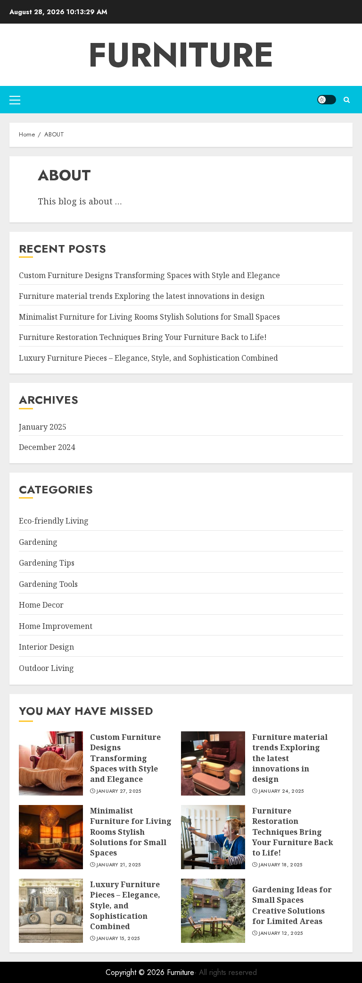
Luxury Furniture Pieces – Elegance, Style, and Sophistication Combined (148, 358)
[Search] (347, 100)
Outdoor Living (46, 668)
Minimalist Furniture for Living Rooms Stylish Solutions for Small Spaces (149, 317)
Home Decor (41, 605)
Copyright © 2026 (136, 972)
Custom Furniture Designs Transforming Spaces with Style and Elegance (149, 275)
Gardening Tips (46, 563)
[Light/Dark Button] (326, 99)
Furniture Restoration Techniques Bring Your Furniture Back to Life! (143, 337)
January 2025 (42, 427)
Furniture (181, 54)
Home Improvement (55, 626)
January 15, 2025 (118, 938)
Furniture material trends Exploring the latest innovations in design (141, 296)
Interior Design (46, 647)
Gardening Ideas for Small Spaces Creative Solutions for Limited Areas (292, 905)
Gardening (38, 542)
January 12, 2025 (281, 933)
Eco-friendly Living (54, 521)
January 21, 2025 (119, 865)
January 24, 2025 (281, 791)
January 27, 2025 (119, 791)
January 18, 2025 (281, 865)
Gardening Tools (48, 584)
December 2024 (47, 447)
